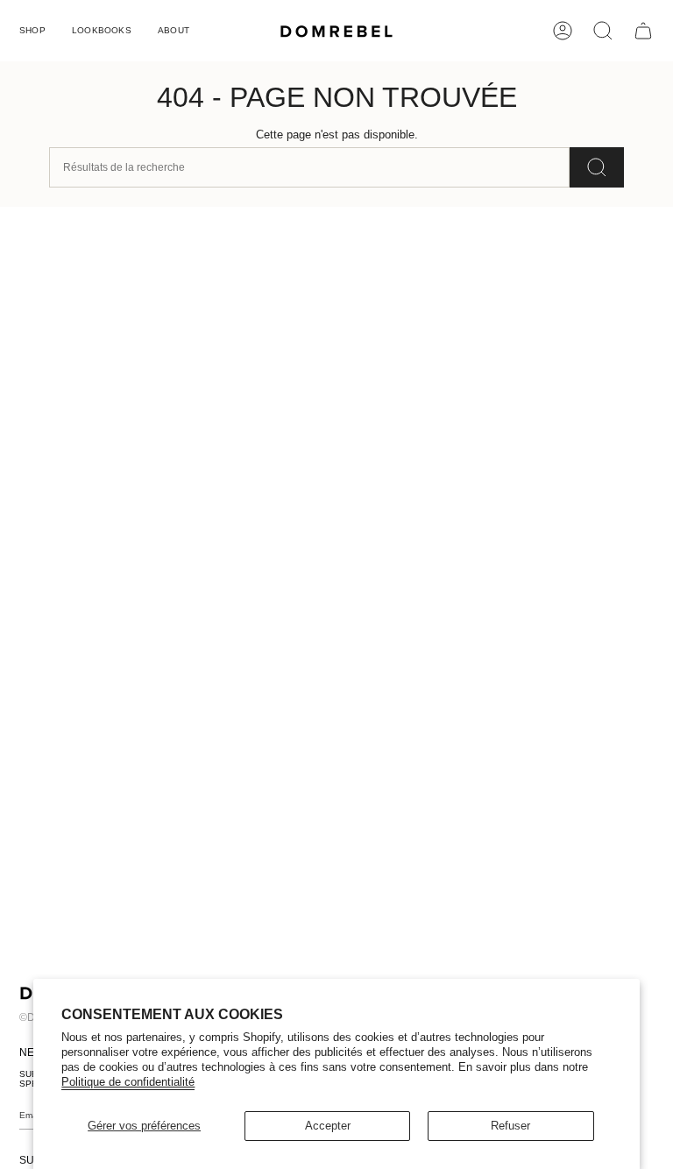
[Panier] (643, 31)
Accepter (328, 1125)
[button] (32, 31)
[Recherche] (597, 167)
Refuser (510, 1125)
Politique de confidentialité (128, 1081)
